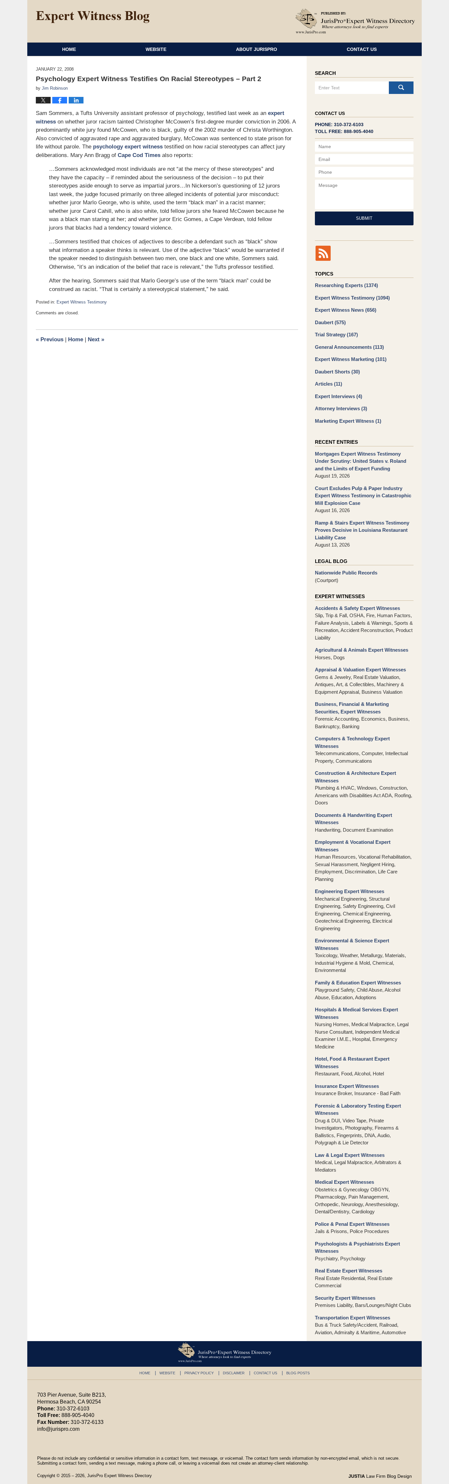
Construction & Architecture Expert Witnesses (355, 776)
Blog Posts (298, 1373)
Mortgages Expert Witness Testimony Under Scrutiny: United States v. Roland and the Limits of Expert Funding (360, 461)
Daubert (330, 322)
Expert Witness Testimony (82, 302)
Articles (328, 384)
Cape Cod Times (139, 155)
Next (96, 339)
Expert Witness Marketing (351, 359)
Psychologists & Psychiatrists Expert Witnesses (357, 1247)
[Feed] (323, 253)
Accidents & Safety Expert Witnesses (357, 608)
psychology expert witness (128, 147)
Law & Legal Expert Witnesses (350, 1155)
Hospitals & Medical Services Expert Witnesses (356, 1013)
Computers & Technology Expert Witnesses (352, 742)
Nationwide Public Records (346, 572)
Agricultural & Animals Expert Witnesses (361, 650)
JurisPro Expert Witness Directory (119, 1475)
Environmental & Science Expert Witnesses (352, 944)
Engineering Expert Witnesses (349, 891)
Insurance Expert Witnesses (347, 1086)
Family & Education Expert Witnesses (358, 982)
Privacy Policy (199, 1373)
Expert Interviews (338, 396)
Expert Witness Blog (93, 17)
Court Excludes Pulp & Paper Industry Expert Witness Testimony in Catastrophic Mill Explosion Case (363, 495)
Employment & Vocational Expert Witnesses (352, 845)
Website (156, 49)
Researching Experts (346, 285)
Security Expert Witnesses (345, 1298)
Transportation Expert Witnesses (352, 1317)
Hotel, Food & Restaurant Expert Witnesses (352, 1062)
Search (401, 87)
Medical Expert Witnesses (344, 1182)
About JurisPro (256, 49)
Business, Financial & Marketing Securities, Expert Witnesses (352, 707)
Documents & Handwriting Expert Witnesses (353, 818)
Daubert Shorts (337, 371)
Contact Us (362, 49)
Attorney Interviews (341, 408)
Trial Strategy (336, 334)
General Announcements (349, 347)
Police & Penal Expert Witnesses (352, 1224)
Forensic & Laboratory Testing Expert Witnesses (358, 1109)
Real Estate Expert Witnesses (348, 1270)
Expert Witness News (345, 310)
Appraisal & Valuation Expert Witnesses (360, 669)
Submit (364, 218)
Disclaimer (234, 1373)
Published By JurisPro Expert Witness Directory (355, 21)
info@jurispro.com (58, 1429)
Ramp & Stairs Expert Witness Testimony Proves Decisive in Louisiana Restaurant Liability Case (362, 530)
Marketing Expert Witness (348, 421)
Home (69, 49)
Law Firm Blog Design (380, 1476)
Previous (49, 339)
